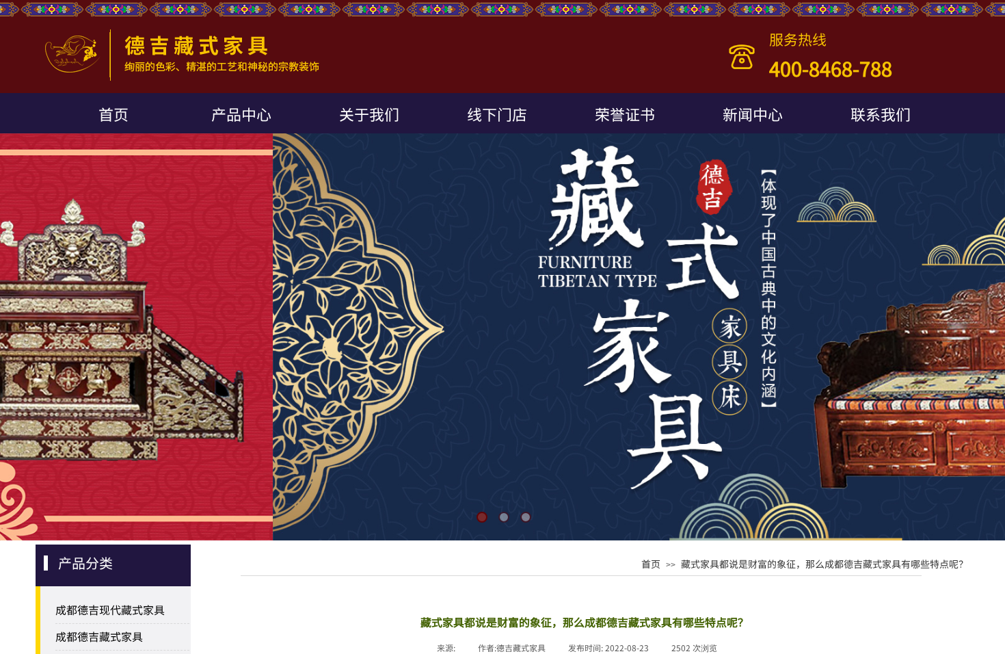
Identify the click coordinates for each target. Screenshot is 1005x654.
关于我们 (369, 114)
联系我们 (880, 114)
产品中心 (241, 114)
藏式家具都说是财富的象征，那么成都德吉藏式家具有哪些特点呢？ (824, 564)
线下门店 (497, 114)
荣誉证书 (625, 114)
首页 (113, 114)
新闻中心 (753, 114)
